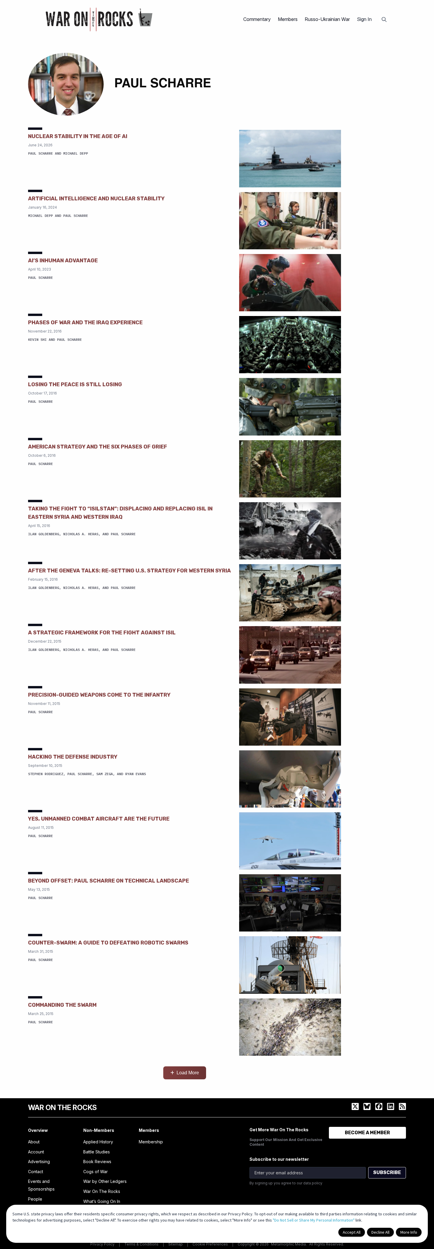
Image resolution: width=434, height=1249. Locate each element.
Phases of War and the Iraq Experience (85, 322)
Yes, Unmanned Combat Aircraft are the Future (98, 819)
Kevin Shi (37, 339)
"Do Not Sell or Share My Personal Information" (314, 1220)
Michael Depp (75, 153)
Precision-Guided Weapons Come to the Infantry (99, 695)
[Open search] (384, 19)
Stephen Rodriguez (45, 774)
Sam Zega (104, 774)
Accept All (351, 1232)
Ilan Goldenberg (43, 534)
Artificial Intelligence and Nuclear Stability (96, 198)
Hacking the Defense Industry (73, 757)
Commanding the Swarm (62, 1005)
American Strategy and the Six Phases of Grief (97, 446)
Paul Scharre (40, 153)
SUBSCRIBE (387, 1172)
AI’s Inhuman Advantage (63, 260)
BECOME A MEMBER (367, 1132)
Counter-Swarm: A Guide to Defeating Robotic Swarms (108, 942)
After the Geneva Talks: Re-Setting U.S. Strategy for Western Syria (129, 570)
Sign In (364, 19)
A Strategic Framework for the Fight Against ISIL (102, 632)
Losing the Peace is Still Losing (75, 384)
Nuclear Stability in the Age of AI (77, 136)
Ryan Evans (135, 774)
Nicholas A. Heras (80, 534)
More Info (408, 1232)
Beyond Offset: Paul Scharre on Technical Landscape (108, 881)
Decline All (380, 1232)
